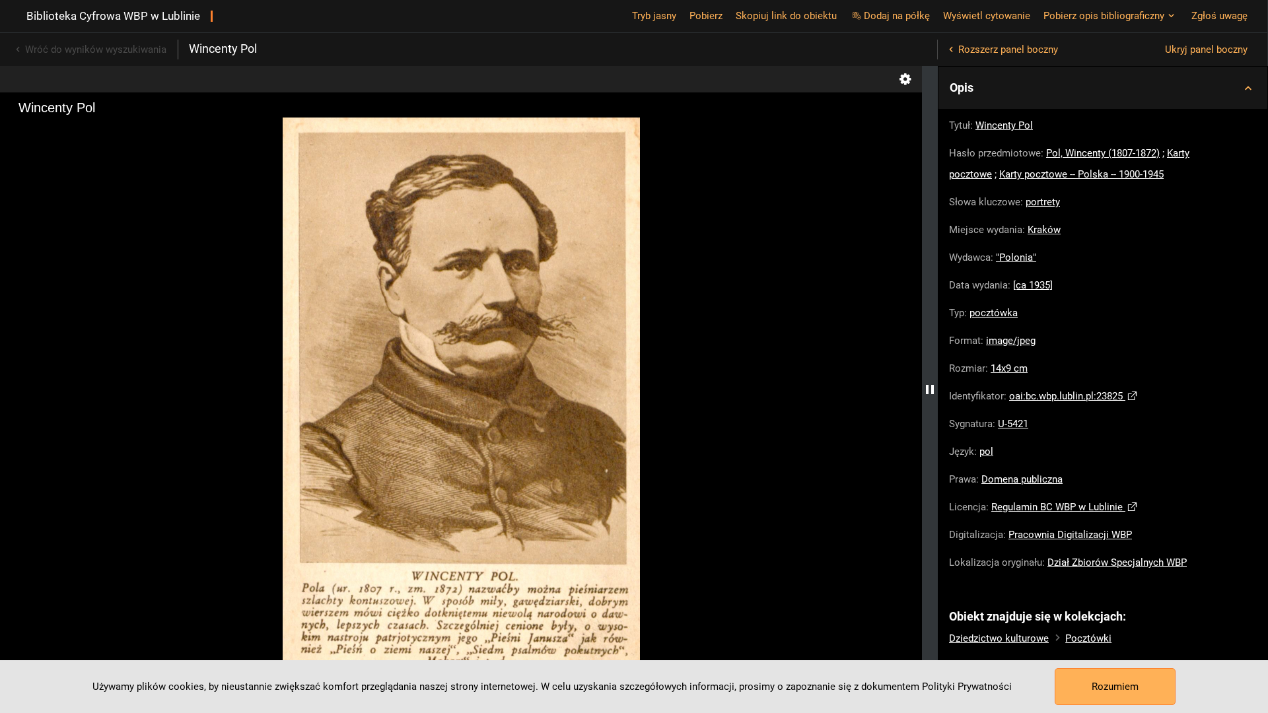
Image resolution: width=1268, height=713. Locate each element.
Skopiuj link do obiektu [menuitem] (786, 16)
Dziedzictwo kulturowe (999, 638)
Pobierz (705, 16)
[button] (1102, 88)
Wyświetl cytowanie (986, 16)
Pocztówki (1088, 638)
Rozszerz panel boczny (1008, 49)
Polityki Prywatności (967, 687)
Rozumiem (1115, 687)
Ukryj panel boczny (1206, 49)
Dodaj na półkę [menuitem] (897, 16)
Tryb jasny (654, 16)
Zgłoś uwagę (1219, 16)
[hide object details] (930, 389)
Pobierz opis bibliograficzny (1103, 16)
